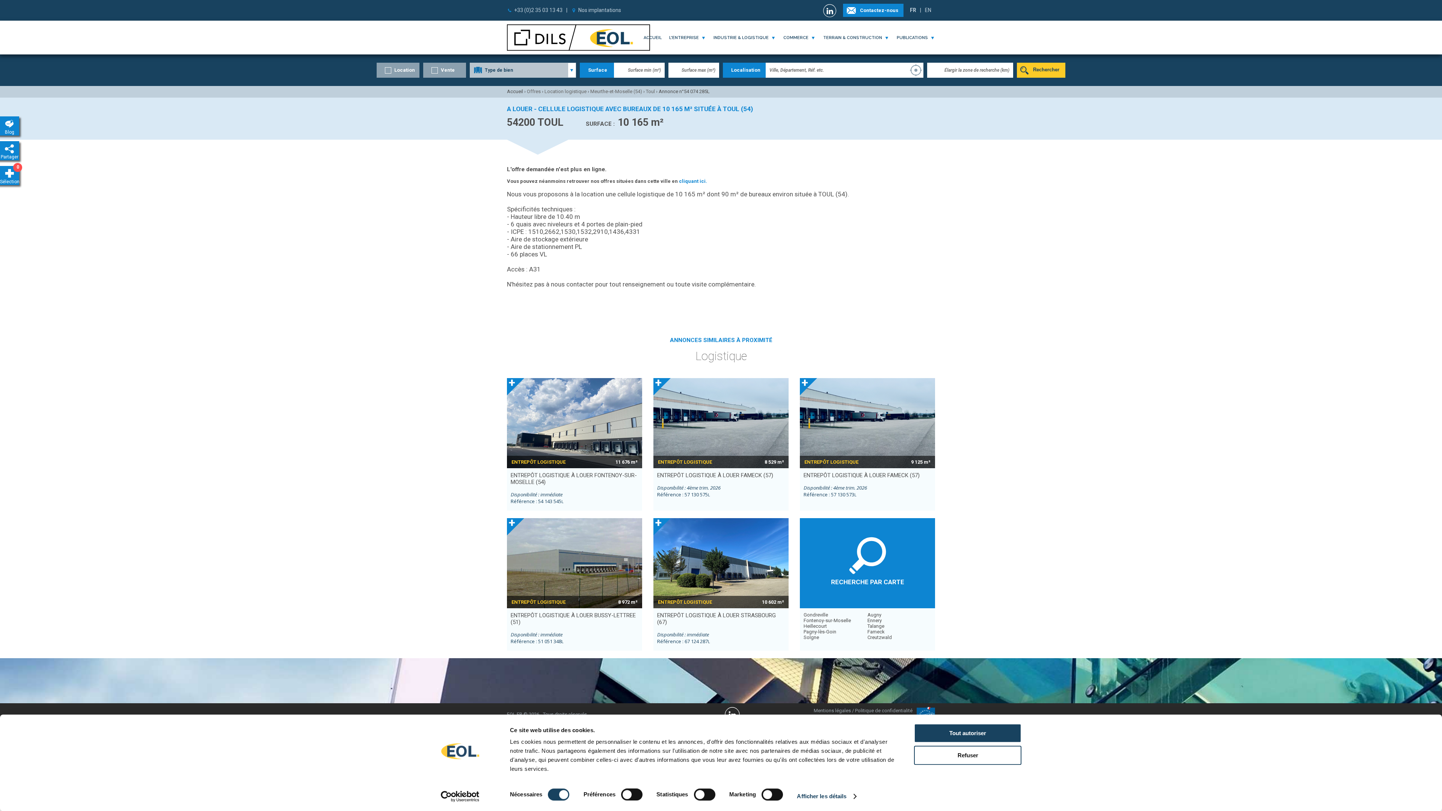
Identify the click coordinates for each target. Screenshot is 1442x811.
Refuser (968, 755)
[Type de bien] (523, 70)
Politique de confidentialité (884, 710)
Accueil (653, 37)
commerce (795, 37)
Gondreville (816, 615)
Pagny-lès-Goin (820, 632)
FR (913, 10)
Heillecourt (815, 626)
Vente (448, 70)
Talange (875, 626)
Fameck (876, 632)
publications (912, 37)
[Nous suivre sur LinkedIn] (830, 10)
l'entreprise (684, 37)
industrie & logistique (741, 37)
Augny (874, 615)
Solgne (811, 637)
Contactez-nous (879, 10)
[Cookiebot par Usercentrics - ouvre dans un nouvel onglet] (460, 796)
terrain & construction (852, 37)
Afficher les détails (821, 796)
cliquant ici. (693, 181)
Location (404, 70)
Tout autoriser (967, 733)
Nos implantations (599, 10)
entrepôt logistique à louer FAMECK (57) (715, 475)
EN (928, 10)
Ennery (874, 620)
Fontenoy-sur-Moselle (827, 620)
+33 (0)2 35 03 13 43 (538, 10)
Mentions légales (832, 710)
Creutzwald (879, 637)
